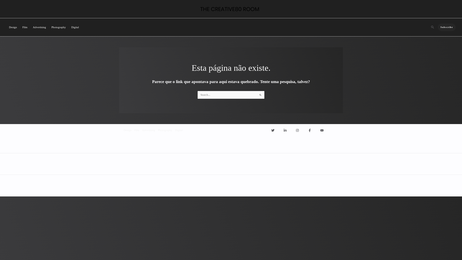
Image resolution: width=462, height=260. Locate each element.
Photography (58, 27)
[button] (432, 27)
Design (13, 27)
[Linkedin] (285, 130)
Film (24, 27)
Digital (75, 27)
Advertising (39, 27)
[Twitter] (272, 130)
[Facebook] (309, 130)
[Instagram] (297, 130)
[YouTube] (322, 130)
